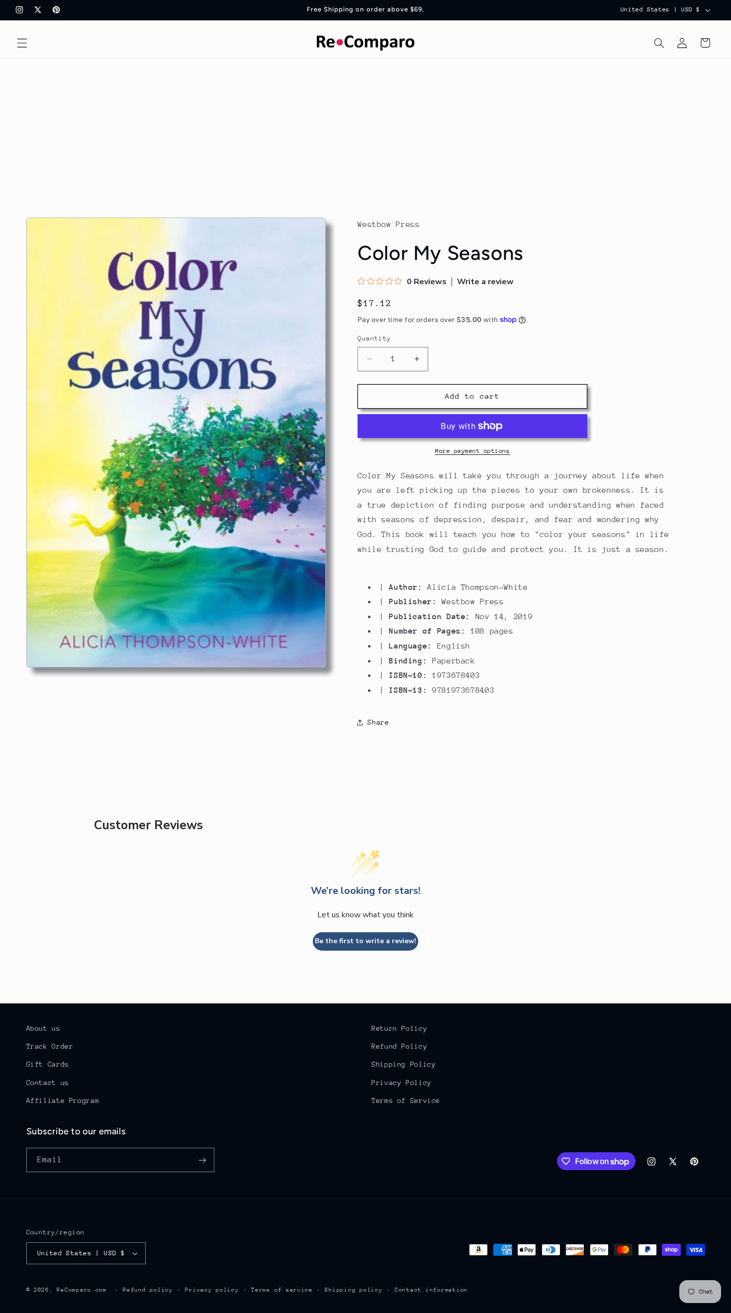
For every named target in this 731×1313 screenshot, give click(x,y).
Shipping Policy (403, 1064)
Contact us (47, 1083)
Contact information (431, 1290)
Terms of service (282, 1290)
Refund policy (148, 1290)
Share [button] (378, 722)
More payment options (472, 450)
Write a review (485, 281)
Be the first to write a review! (365, 941)
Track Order (50, 1046)
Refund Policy (399, 1046)
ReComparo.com (82, 1290)
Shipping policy (353, 1290)
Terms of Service (405, 1100)
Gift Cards (47, 1064)
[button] (21, 42)
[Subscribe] (201, 1160)
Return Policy (399, 1028)
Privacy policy (212, 1290)
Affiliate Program (62, 1100)
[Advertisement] (365, 133)
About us (43, 1028)
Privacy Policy (401, 1083)
